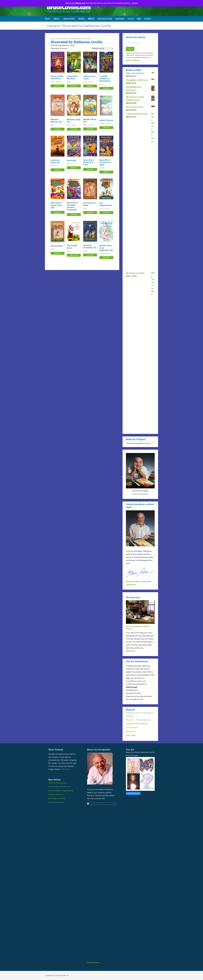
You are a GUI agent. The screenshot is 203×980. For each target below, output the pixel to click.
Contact (147, 19)
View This (58, 86)
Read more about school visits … (139, 582)
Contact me (131, 585)
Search (130, 49)
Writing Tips (131, 731)
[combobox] (140, 442)
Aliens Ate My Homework (57, 783)
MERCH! (91, 19)
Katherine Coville (105, 19)
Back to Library (132, 60)
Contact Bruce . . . (94, 963)
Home (47, 19)
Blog (139, 19)
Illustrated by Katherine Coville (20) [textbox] (141, 443)
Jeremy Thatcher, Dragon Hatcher (61, 791)
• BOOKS (81, 19)
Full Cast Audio (132, 728)
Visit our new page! (75, 3)
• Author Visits (69, 19)
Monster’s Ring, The (55, 795)
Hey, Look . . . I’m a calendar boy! (138, 720)
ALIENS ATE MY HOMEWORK (136, 724)
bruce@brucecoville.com (136, 681)
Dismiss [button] (135, 3)
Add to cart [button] (74, 255)
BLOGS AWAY (131, 735)
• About (56, 19)
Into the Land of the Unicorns (59, 787)
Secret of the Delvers (56, 802)
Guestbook (119, 19)
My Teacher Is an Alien (56, 798)
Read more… (66, 769)
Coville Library (61, 39)
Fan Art (131, 19)
